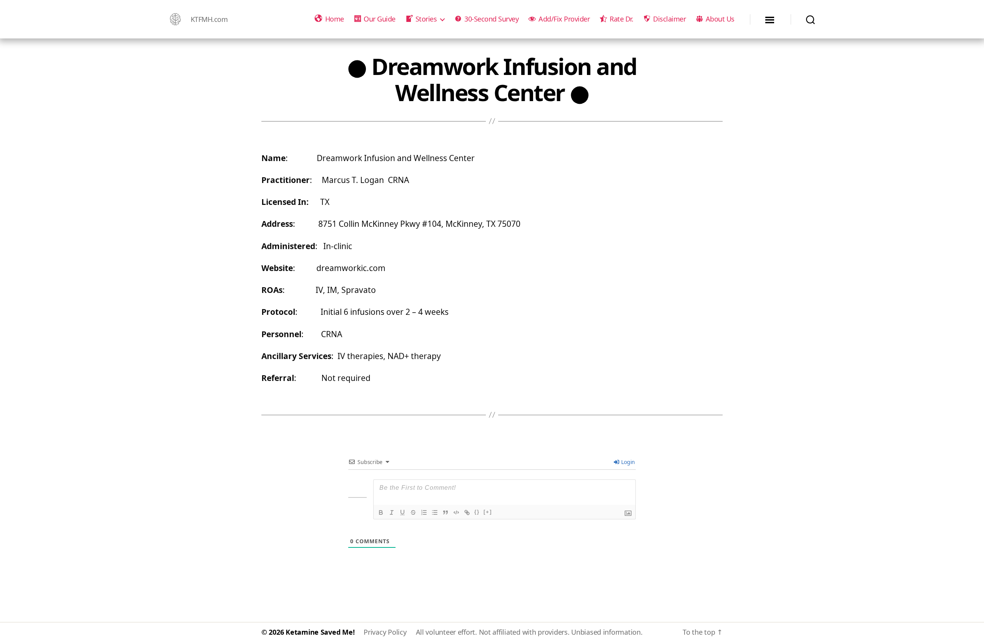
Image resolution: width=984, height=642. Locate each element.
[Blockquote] (445, 512)
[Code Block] (456, 512)
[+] (488, 512)
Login (627, 462)
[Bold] (381, 512)
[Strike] (413, 512)
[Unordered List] (434, 512)
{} (477, 512)
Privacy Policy (385, 632)
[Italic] (391, 512)
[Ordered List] (424, 512)
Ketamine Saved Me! (320, 632)
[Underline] (402, 512)
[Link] (467, 512)
